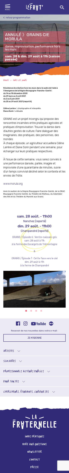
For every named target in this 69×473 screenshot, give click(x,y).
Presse (34, 467)
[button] (7, 7)
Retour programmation (17, 17)
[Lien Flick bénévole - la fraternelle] (51, 323)
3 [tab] (36, 311)
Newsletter (34, 452)
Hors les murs (20, 80)
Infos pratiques (34, 436)
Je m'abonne (34, 337)
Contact (34, 459)
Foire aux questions (34, 444)
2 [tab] (31, 311)
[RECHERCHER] (62, 7)
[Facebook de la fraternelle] (18, 323)
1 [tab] (26, 311)
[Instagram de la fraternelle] (25, 323)
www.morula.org (13, 183)
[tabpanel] (34, 291)
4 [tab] (41, 311)
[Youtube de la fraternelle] (38, 324)
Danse (6, 80)
